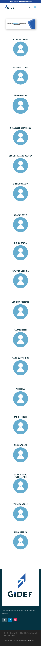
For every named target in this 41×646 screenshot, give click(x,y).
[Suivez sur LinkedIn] (10, 620)
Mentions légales (30, 633)
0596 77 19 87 (14, 1)
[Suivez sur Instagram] (15, 619)
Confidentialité (9, 635)
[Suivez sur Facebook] (4, 620)
